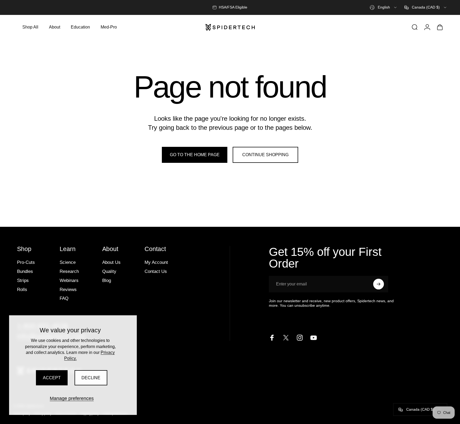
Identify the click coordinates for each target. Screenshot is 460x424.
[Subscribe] (378, 284)
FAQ (64, 298)
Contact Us (156, 271)
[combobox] (383, 7)
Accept (52, 377)
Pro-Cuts (26, 262)
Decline (90, 377)
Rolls (22, 289)
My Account (156, 262)
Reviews (68, 289)
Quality (109, 271)
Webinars (69, 280)
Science (68, 262)
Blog (106, 280)
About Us (111, 262)
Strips (23, 280)
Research (69, 271)
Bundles (25, 271)
